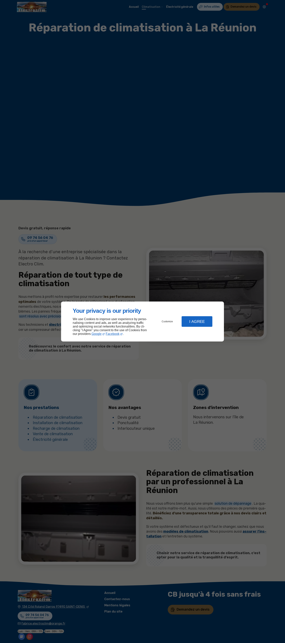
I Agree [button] (197, 321)
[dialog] (142, 322)
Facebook (112, 333)
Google (97, 333)
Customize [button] (167, 321)
